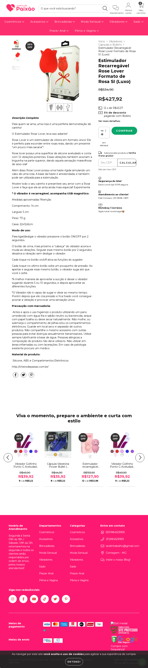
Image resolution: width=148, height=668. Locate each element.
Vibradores (117, 21)
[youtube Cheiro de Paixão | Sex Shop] (34, 599)
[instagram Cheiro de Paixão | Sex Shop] (13, 599)
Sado (138, 21)
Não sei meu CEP (107, 169)
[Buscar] (105, 8)
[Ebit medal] (119, 623)
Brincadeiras (64, 21)
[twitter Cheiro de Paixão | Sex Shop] (55, 599)
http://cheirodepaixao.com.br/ (30, 366)
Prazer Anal (58, 30)
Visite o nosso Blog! (118, 559)
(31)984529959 (115, 539)
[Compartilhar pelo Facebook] (16, 376)
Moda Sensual (91, 21)
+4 (26, 454)
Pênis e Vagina (86, 30)
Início (101, 41)
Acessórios (38, 21)
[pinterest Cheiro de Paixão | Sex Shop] (66, 599)
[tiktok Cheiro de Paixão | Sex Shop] (45, 599)
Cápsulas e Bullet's (110, 44)
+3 (60, 454)
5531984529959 (115, 532)
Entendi (74, 661)
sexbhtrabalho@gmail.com (122, 546)
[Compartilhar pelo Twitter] (24, 376)
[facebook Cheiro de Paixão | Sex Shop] (23, 599)
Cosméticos (13, 21)
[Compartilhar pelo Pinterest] (31, 376)
